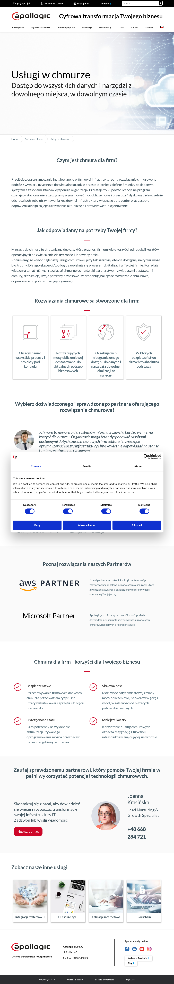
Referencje (87, 27)
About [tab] (138, 466)
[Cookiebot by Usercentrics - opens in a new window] (146, 456)
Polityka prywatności (104, 979)
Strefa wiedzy (105, 27)
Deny (37, 525)
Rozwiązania (18, 27)
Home (14, 138)
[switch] (68, 511)
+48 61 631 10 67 (54, 3)
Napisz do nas (28, 831)
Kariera (134, 27)
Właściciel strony (75, 979)
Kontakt (105, 3)
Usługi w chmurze (59, 138)
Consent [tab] (36, 466)
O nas (121, 27)
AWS (116, 580)
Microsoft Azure (126, 624)
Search (161, 3)
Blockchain (144, 917)
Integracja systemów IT (30, 917)
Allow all (137, 525)
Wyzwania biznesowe (40, 27)
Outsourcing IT (68, 917)
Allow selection (87, 525)
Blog (130, 963)
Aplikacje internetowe (105, 917)
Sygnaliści (130, 979)
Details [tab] (87, 466)
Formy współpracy (66, 27)
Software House (34, 138)
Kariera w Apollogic (138, 958)
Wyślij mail (83, 3)
